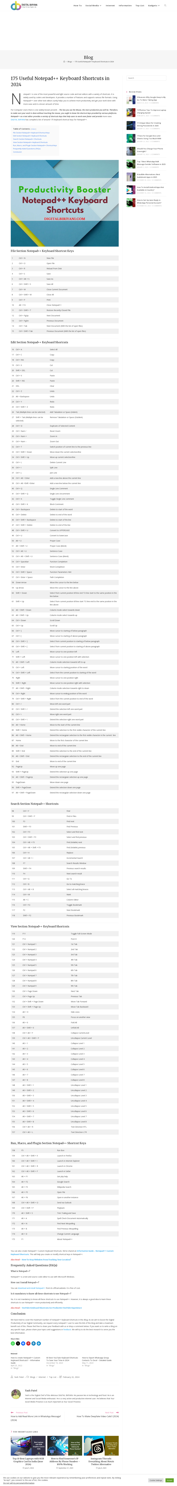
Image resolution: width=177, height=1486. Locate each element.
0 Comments (154, 103)
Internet (42, 1377)
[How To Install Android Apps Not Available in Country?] (131, 189)
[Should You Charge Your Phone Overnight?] (131, 151)
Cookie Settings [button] (156, 1480)
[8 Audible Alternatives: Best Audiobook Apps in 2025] (131, 177)
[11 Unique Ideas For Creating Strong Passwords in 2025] (131, 125)
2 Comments (155, 154)
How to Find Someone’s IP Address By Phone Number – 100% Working (64, 1461)
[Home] (64, 61)
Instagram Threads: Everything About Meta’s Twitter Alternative (101, 1461)
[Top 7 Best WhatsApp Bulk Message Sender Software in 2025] (131, 164)
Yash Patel (19, 1377)
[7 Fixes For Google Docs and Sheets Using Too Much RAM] (131, 138)
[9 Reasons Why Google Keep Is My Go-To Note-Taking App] (131, 99)
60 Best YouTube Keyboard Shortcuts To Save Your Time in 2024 (62, 1359)
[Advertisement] (88, 30)
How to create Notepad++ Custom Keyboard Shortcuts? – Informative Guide (25, 1360)
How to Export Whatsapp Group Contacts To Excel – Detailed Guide (97, 1359)
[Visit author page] (16, 1394)
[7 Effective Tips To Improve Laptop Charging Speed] (131, 112)
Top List (52, 1377)
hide (33, 129)
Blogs (32, 1377)
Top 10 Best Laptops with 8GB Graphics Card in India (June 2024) (28, 1461)
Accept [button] (169, 1480)
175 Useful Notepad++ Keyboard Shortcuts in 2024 (94, 61)
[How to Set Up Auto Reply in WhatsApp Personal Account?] (131, 202)
